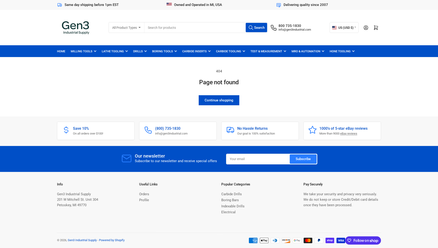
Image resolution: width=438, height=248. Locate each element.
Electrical (228, 212)
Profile (144, 200)
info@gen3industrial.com (295, 29)
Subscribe (303, 159)
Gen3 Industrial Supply (82, 240)
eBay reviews (348, 133)
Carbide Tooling (228, 51)
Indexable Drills (233, 206)
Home (61, 51)
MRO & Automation (306, 51)
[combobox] (206, 27)
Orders (144, 194)
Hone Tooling (340, 51)
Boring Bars (230, 200)
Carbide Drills (231, 194)
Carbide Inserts (194, 51)
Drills (138, 51)
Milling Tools (81, 51)
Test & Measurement (266, 51)
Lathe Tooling (113, 51)
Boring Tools (162, 51)
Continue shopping (219, 100)
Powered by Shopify (112, 240)
